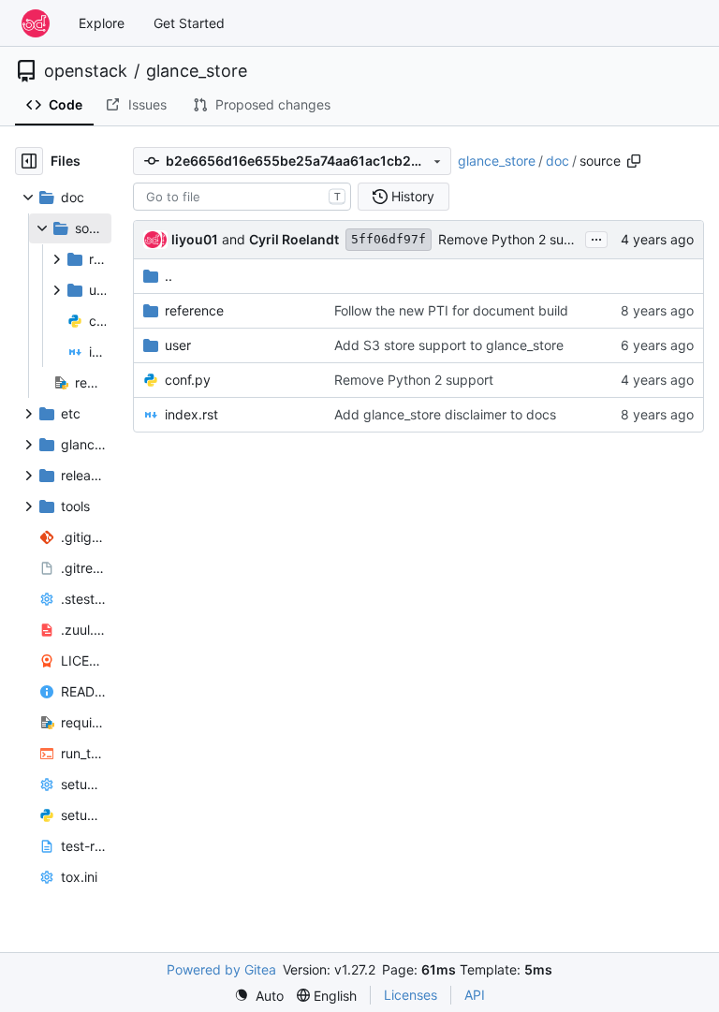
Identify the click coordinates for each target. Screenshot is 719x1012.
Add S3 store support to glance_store (449, 345)
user (178, 345)
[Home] (35, 23)
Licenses (410, 995)
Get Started (189, 23)
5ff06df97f (388, 239)
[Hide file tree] (29, 161)
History (412, 196)
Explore (102, 23)
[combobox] (242, 197)
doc (557, 161)
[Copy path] (633, 161)
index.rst (191, 414)
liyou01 (194, 239)
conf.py (188, 380)
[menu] (259, 996)
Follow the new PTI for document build (451, 310)
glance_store (196, 71)
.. (168, 276)
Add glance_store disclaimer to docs (445, 414)
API (474, 995)
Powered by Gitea (221, 969)
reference (194, 310)
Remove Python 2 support (517, 239)
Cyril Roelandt (294, 239)
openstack (85, 71)
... (596, 237)
